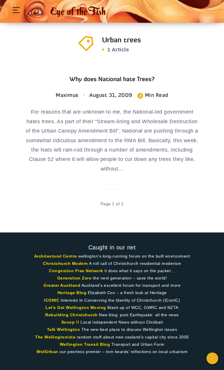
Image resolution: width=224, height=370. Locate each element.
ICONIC (51, 300)
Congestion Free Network (76, 270)
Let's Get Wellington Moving (76, 307)
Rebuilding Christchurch (71, 314)
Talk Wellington (63, 329)
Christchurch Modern (65, 263)
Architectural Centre (55, 256)
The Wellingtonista (55, 337)
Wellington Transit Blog (85, 344)
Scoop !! (70, 322)
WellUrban (47, 351)
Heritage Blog (72, 292)
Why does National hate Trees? (112, 79)
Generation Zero (74, 278)
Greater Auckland (61, 285)
